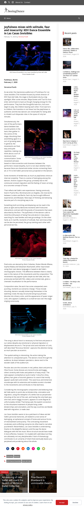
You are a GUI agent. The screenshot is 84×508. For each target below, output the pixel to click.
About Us (19, 2)
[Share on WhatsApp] (38, 448)
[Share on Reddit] (23, 448)
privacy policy (27, 505)
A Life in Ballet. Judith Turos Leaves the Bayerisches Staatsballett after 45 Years (70, 213)
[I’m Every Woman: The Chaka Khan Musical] (67, 158)
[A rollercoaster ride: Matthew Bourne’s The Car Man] (67, 231)
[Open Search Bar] (79, 18)
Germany (10, 456)
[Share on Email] (43, 448)
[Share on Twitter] (12, 448)
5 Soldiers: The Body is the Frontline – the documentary (71, 283)
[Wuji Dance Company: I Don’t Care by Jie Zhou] (67, 137)
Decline (75, 502)
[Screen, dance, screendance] (67, 299)
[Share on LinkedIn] (28, 448)
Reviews (17, 456)
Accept (62, 502)
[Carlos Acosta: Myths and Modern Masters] (67, 93)
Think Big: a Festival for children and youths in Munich (70, 260)
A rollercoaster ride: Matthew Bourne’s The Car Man (71, 237)
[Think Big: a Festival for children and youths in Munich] (67, 254)
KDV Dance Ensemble (14, 461)
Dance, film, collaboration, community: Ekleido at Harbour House (71, 50)
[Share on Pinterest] (17, 448)
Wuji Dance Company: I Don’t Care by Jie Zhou (70, 142)
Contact (27, 2)
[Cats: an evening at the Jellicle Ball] (67, 116)
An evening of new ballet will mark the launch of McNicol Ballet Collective (12, 482)
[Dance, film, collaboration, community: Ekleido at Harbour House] (67, 44)
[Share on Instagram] (33, 448)
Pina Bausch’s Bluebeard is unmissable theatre (41, 480)
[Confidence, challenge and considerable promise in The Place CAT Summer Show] (67, 68)
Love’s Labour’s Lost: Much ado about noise (76, 181)
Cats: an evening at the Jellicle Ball (76, 113)
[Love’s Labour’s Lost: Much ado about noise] (67, 181)
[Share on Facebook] (7, 448)
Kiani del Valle (26, 461)
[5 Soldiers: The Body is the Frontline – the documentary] (67, 278)
